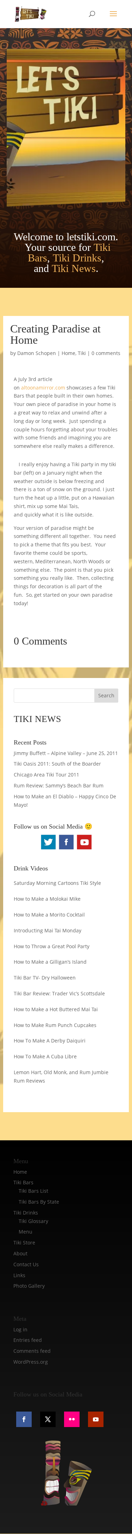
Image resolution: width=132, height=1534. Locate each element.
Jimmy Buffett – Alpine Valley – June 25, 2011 (66, 753)
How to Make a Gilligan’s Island (50, 961)
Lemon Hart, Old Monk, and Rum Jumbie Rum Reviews (61, 1076)
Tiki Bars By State (39, 1201)
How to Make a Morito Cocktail (49, 914)
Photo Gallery (29, 1285)
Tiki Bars (23, 1182)
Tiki (82, 353)
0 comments (106, 353)
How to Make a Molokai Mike (47, 898)
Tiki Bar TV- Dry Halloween (45, 977)
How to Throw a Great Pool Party (51, 946)
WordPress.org (30, 1361)
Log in (20, 1329)
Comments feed (32, 1351)
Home (68, 353)
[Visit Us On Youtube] (84, 848)
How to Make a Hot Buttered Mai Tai (56, 1009)
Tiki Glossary (33, 1221)
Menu (25, 1231)
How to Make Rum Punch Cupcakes (55, 1025)
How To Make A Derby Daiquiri (50, 1040)
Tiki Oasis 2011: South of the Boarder (57, 763)
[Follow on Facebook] (24, 1419)
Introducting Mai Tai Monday (47, 930)
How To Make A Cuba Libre (45, 1056)
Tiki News (74, 268)
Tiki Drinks (77, 258)
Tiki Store (24, 1242)
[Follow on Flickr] (72, 1419)
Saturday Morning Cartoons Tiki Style (57, 883)
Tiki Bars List (33, 1190)
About (20, 1253)
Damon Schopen (36, 353)
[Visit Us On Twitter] (48, 848)
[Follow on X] (48, 1419)
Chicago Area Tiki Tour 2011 (46, 774)
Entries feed (27, 1340)
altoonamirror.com (42, 387)
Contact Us (26, 1264)
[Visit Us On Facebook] (66, 848)
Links (19, 1275)
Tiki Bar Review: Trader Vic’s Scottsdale (59, 993)
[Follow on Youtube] (95, 1419)
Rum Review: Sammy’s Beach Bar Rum (58, 785)
